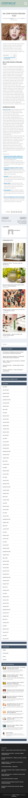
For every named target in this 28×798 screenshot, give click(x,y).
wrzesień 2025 (6, 403)
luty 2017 (5, 635)
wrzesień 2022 (6, 490)
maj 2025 (5, 412)
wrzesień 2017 (6, 612)
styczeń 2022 (6, 516)
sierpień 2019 (6, 583)
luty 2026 (5, 386)
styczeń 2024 (6, 441)
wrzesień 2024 (6, 422)
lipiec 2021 (5, 525)
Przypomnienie (7, 190)
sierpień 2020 (6, 554)
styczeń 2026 (6, 390)
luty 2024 (5, 438)
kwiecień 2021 (6, 535)
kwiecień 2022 (6, 506)
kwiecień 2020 (6, 561)
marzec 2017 (5, 632)
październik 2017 (6, 609)
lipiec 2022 (5, 496)
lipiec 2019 (5, 587)
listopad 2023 (6, 448)
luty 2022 (5, 512)
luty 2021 (5, 541)
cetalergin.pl (11, 18)
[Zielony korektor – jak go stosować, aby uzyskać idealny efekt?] (14, 323)
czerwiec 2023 (6, 464)
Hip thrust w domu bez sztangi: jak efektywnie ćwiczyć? (15, 697)
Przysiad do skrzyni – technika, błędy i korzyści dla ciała (13, 366)
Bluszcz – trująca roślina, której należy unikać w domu (13, 750)
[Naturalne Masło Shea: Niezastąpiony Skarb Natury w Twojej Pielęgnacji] (14, 275)
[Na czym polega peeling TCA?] (14, 31)
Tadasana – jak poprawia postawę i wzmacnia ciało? (15, 718)
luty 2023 (5, 477)
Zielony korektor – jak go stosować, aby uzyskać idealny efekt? (12, 335)
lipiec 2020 (5, 558)
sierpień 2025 (6, 406)
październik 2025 (6, 399)
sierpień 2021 (6, 522)
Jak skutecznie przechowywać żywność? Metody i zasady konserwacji (12, 782)
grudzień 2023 (6, 445)
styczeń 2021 (6, 545)
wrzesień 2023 (6, 454)
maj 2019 (5, 593)
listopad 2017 (6, 606)
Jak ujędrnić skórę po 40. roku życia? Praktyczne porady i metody (15, 704)
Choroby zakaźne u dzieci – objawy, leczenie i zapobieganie (15, 675)
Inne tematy (5, 653)
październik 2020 (6, 551)
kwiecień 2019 (6, 596)
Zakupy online (7, 183)
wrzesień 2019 (6, 580)
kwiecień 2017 (6, 629)
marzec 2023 (5, 474)
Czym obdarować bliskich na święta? (9, 778)
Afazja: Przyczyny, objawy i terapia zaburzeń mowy (15, 726)
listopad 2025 (6, 396)
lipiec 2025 (5, 409)
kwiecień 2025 (6, 415)
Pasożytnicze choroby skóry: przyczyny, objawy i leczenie (12, 787)
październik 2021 (6, 519)
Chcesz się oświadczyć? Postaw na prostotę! (14, 197)
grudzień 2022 (6, 483)
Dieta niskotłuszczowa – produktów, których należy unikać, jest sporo (13, 775)
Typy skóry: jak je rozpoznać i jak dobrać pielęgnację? (14, 712)
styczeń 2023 (6, 480)
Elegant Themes (15, 794)
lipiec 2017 (5, 619)
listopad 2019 (6, 574)
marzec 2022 (5, 509)
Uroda (22, 18)
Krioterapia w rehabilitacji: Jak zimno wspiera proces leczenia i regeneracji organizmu (13, 352)
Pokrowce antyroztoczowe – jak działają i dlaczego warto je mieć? (16, 668)
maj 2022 (5, 503)
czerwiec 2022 (6, 499)
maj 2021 (5, 532)
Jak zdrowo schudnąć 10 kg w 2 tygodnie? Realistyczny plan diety (13, 770)
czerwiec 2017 (6, 622)
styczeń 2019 (6, 603)
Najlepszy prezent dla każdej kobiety (15, 690)
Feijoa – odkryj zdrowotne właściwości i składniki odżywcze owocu (14, 361)
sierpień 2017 (6, 616)
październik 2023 (6, 451)
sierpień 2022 (6, 493)
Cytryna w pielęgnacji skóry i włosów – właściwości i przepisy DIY (15, 683)
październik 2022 (6, 487)
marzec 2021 (5, 538)
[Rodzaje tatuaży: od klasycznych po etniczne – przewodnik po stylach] (14, 298)
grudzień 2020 (6, 548)
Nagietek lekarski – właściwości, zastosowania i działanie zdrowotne (12, 763)
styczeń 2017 (6, 638)
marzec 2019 (5, 600)
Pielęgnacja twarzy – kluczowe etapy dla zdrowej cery (12, 264)
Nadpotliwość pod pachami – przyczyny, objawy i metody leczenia (12, 754)
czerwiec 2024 (6, 428)
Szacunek (6, 176)
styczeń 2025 (6, 419)
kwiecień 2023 (6, 470)
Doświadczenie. (7, 58)
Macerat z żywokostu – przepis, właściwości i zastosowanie (13, 370)
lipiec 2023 (5, 461)
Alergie (4, 650)
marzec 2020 (5, 564)
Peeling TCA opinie (7, 109)
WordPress (14, 796)
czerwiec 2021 (6, 529)
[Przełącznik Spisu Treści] (14, 55)
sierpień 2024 (6, 425)
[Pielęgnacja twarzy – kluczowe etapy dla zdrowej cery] (14, 252)
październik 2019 (6, 577)
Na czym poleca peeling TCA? (9, 57)
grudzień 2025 (6, 393)
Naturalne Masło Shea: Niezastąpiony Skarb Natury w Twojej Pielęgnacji (13, 285)
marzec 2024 (5, 435)
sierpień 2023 (6, 457)
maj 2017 (5, 625)
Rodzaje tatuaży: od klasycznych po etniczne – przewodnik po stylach (14, 310)
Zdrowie (4, 659)
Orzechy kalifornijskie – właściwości (9, 766)
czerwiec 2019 (6, 590)
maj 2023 (5, 467)
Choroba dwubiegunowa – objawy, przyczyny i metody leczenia (13, 758)
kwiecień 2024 (6, 432)
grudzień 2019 (6, 571)
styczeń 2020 (6, 567)
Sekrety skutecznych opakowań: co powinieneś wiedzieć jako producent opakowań (13, 357)
